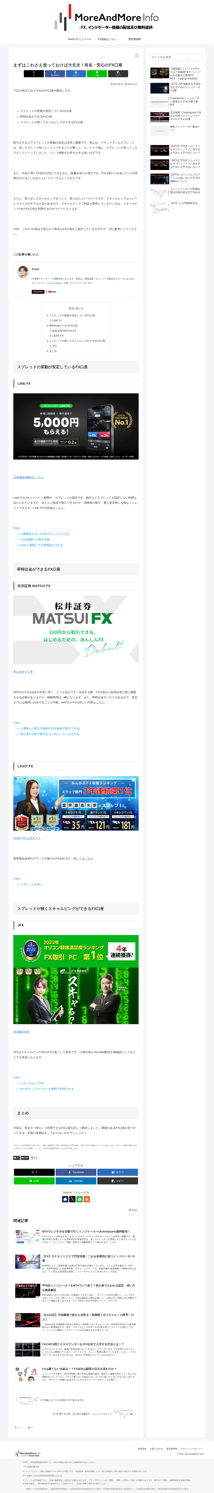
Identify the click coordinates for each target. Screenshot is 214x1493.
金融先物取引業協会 (58, 1489)
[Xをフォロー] (72, 1199)
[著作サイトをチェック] (65, 1199)
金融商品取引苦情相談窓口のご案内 (85, 1489)
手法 (35, 1158)
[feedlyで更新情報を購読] (79, 1199)
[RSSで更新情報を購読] (87, 1199)
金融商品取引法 (33, 1466)
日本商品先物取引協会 (145, 1489)
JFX (54, 346)
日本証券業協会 (40, 1489)
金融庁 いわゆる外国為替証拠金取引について (44, 1475)
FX (18, 1158)
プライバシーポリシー (191, 1448)
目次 (71, 308)
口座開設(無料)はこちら (28, 477)
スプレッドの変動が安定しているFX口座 (72, 315)
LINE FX (57, 320)
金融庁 (28, 1489)
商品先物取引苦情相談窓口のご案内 (173, 1489)
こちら (59, 507)
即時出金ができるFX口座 (63, 325)
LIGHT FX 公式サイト (27, 838)
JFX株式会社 (21, 1031)
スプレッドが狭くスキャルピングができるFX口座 (77, 340)
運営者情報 (38, 292)
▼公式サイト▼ (23, 672)
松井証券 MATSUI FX (64, 330)
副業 (26, 1158)
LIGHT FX (58, 335)
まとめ (53, 351)
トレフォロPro (54, 283)
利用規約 (142, 1448)
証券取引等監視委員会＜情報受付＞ (118, 1489)
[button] (118, 73)
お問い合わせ (156, 1448)
